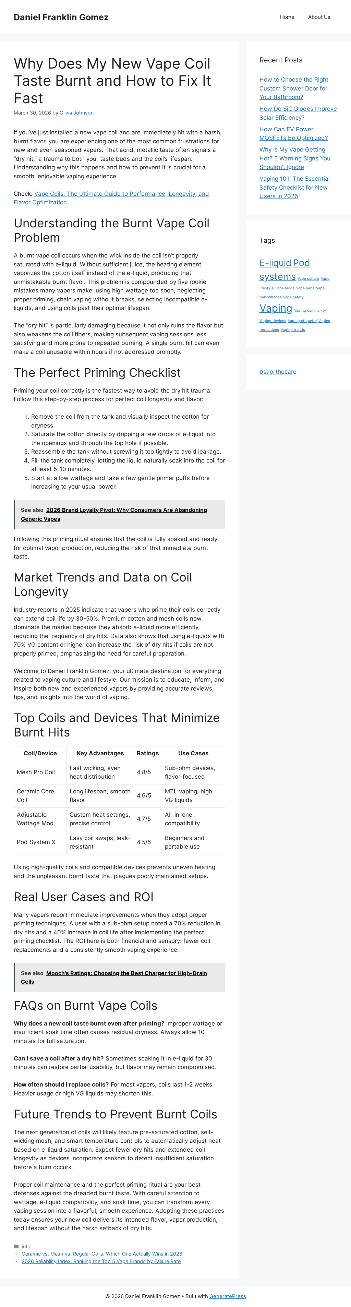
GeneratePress (227, 1296)
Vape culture (308, 278)
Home (287, 17)
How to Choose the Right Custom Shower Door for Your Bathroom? (293, 88)
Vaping (275, 308)
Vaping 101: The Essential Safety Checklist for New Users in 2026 (294, 187)
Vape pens (305, 288)
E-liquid (275, 262)
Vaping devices (272, 321)
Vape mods (284, 288)
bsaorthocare (277, 371)
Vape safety (293, 297)
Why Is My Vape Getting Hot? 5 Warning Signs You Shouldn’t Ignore (294, 158)
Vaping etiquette (302, 321)
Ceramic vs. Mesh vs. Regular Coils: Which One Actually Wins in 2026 (102, 1254)
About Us (319, 17)
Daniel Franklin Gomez (61, 17)
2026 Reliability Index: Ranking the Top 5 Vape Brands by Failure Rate (101, 1261)
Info (26, 1246)
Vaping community (310, 310)
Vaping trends (293, 329)
